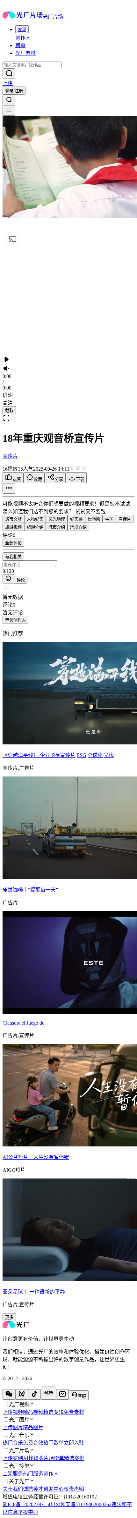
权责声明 (74, 1489)
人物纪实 (35, 519)
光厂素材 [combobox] (25, 53)
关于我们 (13, 1489)
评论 (21, 580)
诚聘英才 (33, 1489)
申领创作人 (15, 620)
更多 (9, 1317)
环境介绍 (78, 527)
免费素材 (74, 1412)
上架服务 (13, 1473)
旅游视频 (13, 527)
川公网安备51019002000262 (81, 1504)
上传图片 (13, 1427)
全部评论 (13, 543)
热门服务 (33, 1473)
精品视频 (33, 1412)
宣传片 (10, 456)
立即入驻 (74, 1443)
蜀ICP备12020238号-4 (26, 1504)
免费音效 (33, 1443)
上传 (8, 83)
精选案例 (74, 1458)
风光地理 (56, 519)
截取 (9, 410)
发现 (22, 29)
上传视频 (13, 1412)
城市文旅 (13, 519)
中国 (109, 519)
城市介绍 (56, 527)
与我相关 (13, 556)
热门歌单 (53, 1443)
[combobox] (22, 29)
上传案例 (13, 1458)
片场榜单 (54, 1458)
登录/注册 (14, 90)
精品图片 (33, 1427)
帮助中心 (53, 1489)
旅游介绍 (35, 527)
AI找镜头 (33, 1458)
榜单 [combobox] (20, 45)
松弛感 (94, 519)
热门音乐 (13, 1443)
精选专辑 (53, 1412)
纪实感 (76, 519)
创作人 (23, 37)
